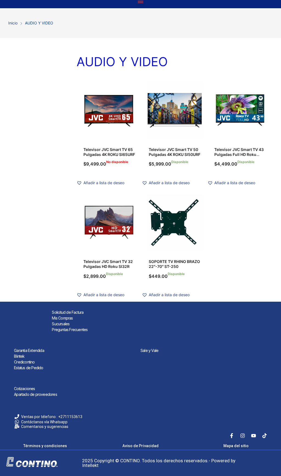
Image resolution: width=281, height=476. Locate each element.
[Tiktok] (264, 435)
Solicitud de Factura (67, 312)
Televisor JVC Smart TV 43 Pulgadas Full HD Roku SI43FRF (239, 154)
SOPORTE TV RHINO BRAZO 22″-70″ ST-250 (174, 264)
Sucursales (60, 323)
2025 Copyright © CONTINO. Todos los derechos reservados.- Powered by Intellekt (158, 463)
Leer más (109, 110)
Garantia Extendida (29, 350)
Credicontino (24, 362)
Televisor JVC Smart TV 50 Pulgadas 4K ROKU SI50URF (174, 152)
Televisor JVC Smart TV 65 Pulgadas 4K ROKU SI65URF (109, 152)
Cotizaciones (24, 388)
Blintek (19, 356)
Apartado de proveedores (35, 394)
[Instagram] (242, 435)
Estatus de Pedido (28, 367)
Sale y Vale (149, 350)
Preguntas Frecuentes (70, 329)
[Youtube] (253, 435)
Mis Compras (62, 318)
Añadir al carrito (174, 110)
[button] (100, 183)
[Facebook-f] (231, 435)
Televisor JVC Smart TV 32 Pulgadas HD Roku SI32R (108, 264)
